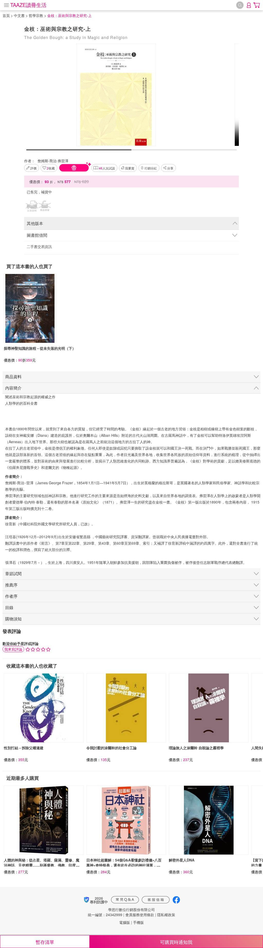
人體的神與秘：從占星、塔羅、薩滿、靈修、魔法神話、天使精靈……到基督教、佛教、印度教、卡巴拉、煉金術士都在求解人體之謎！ (41, 865)
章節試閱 (13, 573)
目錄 (9, 607)
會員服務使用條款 (139, 914)
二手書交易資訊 (39, 246)
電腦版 (124, 922)
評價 (33, 168)
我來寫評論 (13, 649)
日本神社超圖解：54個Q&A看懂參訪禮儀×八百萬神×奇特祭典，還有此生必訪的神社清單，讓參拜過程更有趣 (124, 865)
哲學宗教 (36, 15)
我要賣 (129, 168)
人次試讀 (107, 168)
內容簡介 (13, 388)
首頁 (6, 15)
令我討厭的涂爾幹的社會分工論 (111, 747)
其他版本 (35, 223)
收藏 (51, 168)
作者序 (11, 596)
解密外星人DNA (181, 859)
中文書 (19, 15)
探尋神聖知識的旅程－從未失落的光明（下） (40, 348)
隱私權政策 (166, 914)
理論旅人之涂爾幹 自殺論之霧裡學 (196, 747)
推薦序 (11, 585)
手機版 (138, 922)
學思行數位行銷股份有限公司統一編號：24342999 (121, 912)
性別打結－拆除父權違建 (23, 747)
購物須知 (13, 619)
